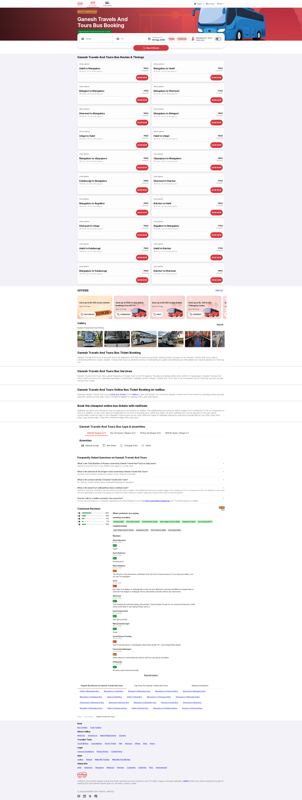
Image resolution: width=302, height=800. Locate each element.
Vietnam (120, 768)
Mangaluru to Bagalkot (92, 203)
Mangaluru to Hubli (164, 68)
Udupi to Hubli (87, 135)
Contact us (92, 736)
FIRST (159, 314)
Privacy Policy (102, 752)
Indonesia (88, 768)
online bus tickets (118, 394)
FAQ (120, 744)
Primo (152, 744)
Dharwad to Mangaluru (92, 113)
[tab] (96, 433)
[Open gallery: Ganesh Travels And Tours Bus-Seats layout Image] (197, 339)
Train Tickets (95, 728)
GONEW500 (125, 314)
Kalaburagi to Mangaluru (93, 180)
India (79, 768)
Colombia (142, 768)
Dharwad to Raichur (165, 180)
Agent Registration (108, 736)
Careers (122, 736)
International (161, 768)
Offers (137, 744)
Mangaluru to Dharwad (166, 91)
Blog (145, 744)
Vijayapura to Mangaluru (167, 158)
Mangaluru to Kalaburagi (93, 270)
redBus (135, 394)
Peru (151, 768)
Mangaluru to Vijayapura (93, 158)
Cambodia (131, 768)
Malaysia (110, 768)
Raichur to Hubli (162, 203)
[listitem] (81, 298)
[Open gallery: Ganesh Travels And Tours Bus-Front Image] (90, 339)
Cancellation (96, 744)
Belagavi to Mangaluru (91, 91)
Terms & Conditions (85, 752)
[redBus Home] (80, 3)
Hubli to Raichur (162, 248)
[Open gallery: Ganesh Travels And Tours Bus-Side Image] (144, 339)
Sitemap (128, 744)
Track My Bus (82, 744)
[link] (94, 307)
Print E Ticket (110, 744)
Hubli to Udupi (161, 135)
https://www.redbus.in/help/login (157, 501)
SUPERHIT (197, 314)
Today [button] (171, 39)
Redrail (89, 760)
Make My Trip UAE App (121, 760)
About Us (81, 736)
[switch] (218, 39)
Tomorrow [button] (182, 39)
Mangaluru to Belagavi (166, 113)
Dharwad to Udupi (89, 225)
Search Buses (152, 48)
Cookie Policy (116, 752)
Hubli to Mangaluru (89, 68)
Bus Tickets (82, 728)
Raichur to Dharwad (165, 270)
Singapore (99, 768)
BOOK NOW (142, 78)
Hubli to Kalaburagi (90, 248)
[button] (96, 39)
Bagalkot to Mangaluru (166, 225)
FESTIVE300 (89, 314)
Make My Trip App (102, 760)
